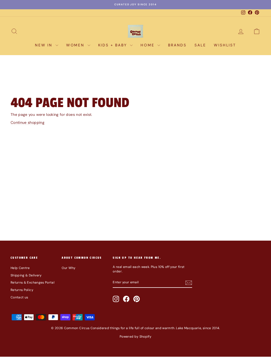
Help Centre (20, 268)
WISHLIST (225, 45)
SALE (200, 45)
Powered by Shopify (135, 336)
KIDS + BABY (113, 45)
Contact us (19, 297)
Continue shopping (27, 122)
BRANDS (177, 45)
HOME (148, 45)
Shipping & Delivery (26, 275)
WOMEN (76, 45)
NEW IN (44, 45)
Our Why (68, 268)
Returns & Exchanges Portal (33, 282)
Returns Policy (22, 290)
